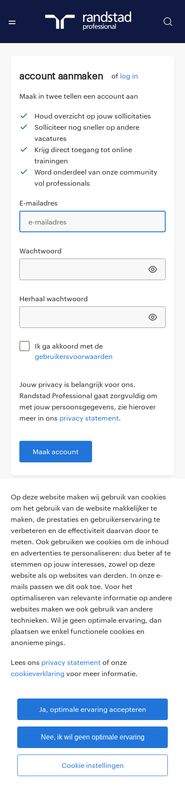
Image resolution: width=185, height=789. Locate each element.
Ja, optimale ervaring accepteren (92, 709)
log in (129, 76)
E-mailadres (38, 203)
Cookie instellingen (93, 765)
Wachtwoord (40, 250)
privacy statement (71, 662)
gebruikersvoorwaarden (74, 356)
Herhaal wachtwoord (53, 298)
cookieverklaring (38, 673)
